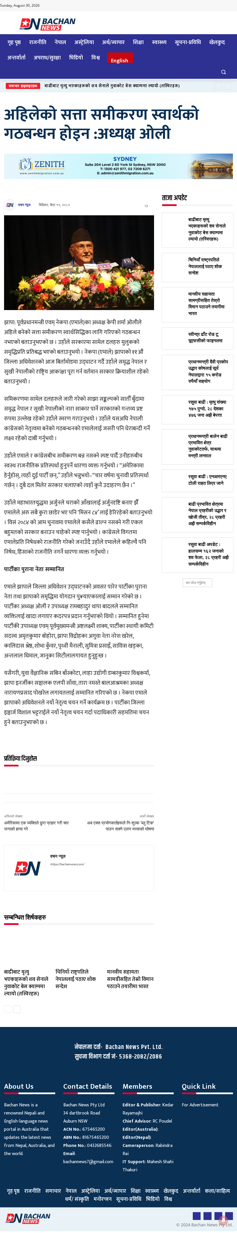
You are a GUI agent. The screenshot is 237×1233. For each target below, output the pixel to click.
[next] (227, 86)
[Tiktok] (221, 6)
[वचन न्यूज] (10, 205)
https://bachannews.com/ (67, 864)
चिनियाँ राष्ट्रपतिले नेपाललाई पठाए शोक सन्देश (75, 979)
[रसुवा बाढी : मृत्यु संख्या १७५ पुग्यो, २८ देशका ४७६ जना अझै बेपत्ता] (175, 405)
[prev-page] (7, 1009)
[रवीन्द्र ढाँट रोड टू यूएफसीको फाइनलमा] (175, 338)
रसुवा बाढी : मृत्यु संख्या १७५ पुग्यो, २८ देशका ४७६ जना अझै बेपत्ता (207, 409)
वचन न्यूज (24, 204)
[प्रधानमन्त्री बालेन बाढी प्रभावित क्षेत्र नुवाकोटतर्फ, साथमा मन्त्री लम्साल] (175, 440)
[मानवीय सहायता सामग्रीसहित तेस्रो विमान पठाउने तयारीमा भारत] (130, 948)
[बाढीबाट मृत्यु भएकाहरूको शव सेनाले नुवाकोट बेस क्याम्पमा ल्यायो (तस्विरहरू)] (27, 948)
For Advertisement (200, 1105)
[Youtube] (209, 6)
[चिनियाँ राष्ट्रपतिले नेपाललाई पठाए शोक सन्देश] (79, 948)
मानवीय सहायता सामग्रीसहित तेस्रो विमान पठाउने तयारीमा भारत (130, 979)
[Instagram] (232, 6)
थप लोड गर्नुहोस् (195, 582)
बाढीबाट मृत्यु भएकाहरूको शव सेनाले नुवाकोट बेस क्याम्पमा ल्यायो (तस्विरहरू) (112, 86)
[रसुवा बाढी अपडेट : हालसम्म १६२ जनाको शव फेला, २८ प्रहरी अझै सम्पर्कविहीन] (175, 548)
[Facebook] (198, 6)
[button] (223, 72)
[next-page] (17, 1009)
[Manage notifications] (223, 1220)
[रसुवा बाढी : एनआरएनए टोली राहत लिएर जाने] (175, 480)
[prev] (218, 86)
